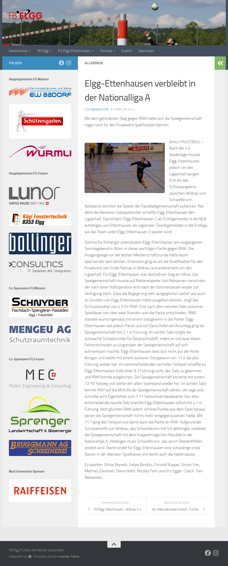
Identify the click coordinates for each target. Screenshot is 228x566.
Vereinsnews (18, 51)
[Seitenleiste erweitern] (220, 63)
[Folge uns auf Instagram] (68, 63)
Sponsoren (146, 51)
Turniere (106, 51)
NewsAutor (100, 109)
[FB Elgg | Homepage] (25, 15)
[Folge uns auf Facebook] (61, 63)
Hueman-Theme (69, 556)
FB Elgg (43, 51)
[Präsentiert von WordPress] (29, 556)
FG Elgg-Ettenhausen (74, 51)
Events (127, 51)
